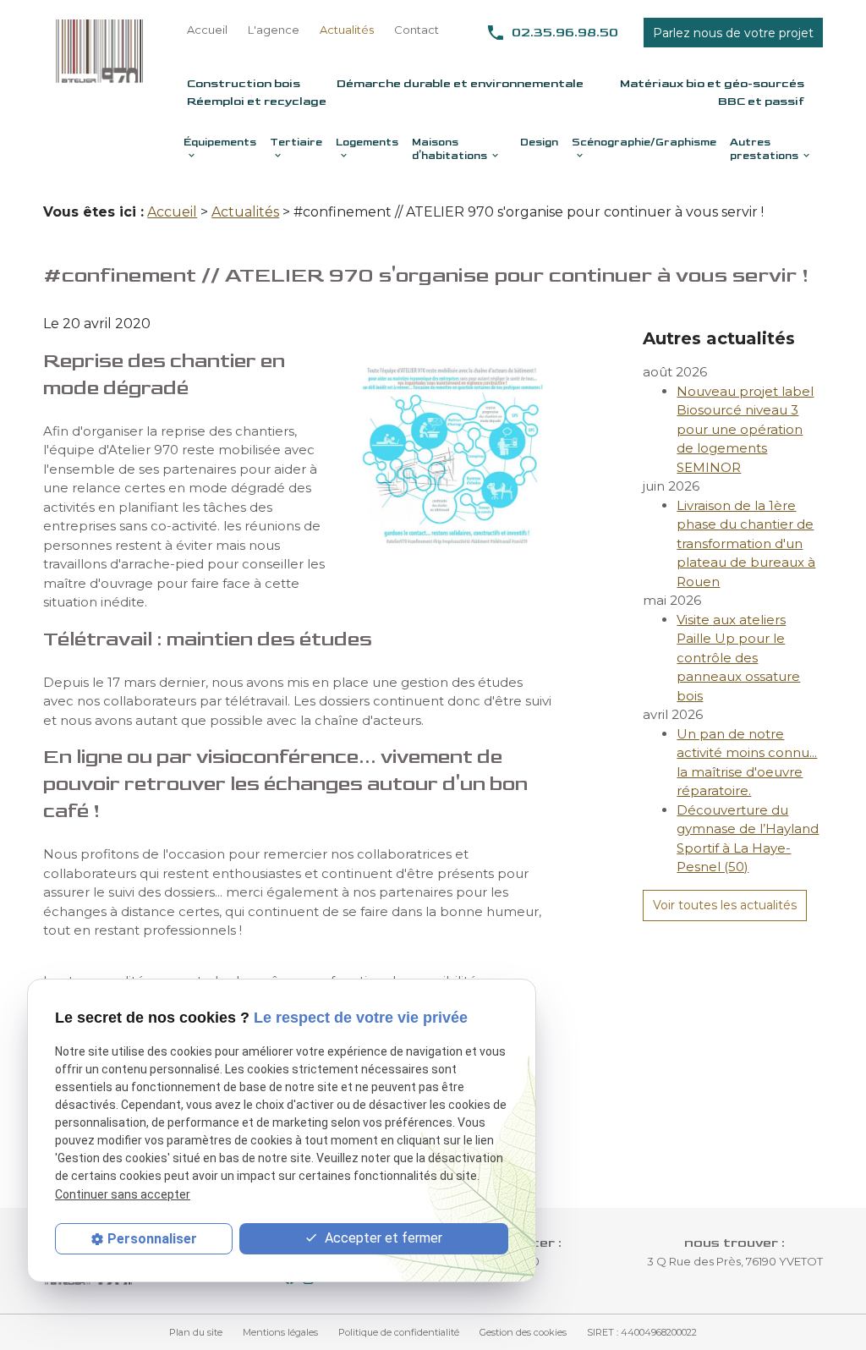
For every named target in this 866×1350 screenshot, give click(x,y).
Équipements (220, 142)
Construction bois (243, 83)
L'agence (273, 29)
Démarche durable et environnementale (460, 83)
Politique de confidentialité (398, 1332)
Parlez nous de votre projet (733, 33)
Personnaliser (152, 1239)
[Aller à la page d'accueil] (99, 51)
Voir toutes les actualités (725, 905)
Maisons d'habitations (449, 149)
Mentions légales (280, 1332)
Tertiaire (296, 142)
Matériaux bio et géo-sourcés (712, 83)
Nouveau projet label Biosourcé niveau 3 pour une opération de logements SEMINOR (745, 429)
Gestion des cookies (523, 1332)
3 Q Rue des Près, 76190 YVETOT (735, 1261)
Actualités (347, 29)
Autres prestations (764, 149)
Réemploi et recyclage (256, 101)
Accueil (207, 29)
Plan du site (195, 1332)
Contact (416, 29)
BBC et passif (761, 101)
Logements (367, 142)
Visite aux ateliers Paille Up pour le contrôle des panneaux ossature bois (738, 658)
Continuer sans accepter (122, 1194)
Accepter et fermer (381, 1238)
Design (539, 142)
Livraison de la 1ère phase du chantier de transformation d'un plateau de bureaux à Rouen (746, 543)
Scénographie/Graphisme (644, 142)
